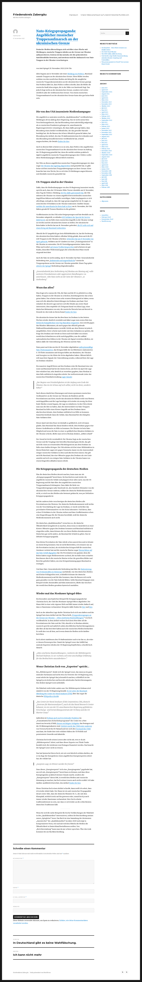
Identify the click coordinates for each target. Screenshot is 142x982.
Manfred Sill (16, 35)
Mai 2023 (104, 110)
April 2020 (105, 165)
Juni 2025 (104, 88)
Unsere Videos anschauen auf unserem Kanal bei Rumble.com (105, 15)
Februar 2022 (106, 126)
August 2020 (106, 157)
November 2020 (107, 151)
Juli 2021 (104, 138)
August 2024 (106, 94)
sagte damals (67, 377)
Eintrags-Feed (106, 217)
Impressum (73, 15)
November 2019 (106, 173)
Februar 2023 (106, 116)
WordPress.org (106, 221)
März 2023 (105, 114)
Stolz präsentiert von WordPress (40, 972)
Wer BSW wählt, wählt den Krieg (112, 54)
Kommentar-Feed (107, 219)
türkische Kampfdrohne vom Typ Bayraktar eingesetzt (57, 323)
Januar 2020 (105, 169)
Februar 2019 (106, 187)
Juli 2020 (104, 159)
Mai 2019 (104, 181)
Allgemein (105, 201)
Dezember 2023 (107, 102)
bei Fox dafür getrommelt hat (72, 193)
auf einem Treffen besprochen (62, 247)
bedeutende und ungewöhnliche (62, 260)
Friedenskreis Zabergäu (30, 14)
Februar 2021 (106, 149)
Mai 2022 (104, 122)
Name (15, 887)
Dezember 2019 (106, 171)
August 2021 (105, 136)
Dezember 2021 (106, 130)
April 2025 (105, 90)
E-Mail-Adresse (19, 897)
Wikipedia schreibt (51, 696)
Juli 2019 (104, 177)
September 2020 (107, 155)
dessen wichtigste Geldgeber (68, 723)
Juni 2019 (104, 179)
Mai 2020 (105, 163)
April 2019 (105, 183)
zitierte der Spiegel (43, 266)
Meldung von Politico (75, 74)
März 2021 (105, 147)
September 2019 (107, 175)
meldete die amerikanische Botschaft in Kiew (54, 206)
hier (83, 607)
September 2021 (107, 134)
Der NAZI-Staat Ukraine (109, 52)
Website (16, 906)
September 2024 (107, 92)
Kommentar (18, 858)
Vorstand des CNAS (83, 729)
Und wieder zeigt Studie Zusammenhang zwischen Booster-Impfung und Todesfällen (115, 58)
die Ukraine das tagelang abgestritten (55, 166)
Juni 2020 (105, 161)
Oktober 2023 (106, 106)
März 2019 (105, 185)
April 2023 (105, 112)
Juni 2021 (104, 140)
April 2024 (105, 98)
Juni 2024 (105, 96)
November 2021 (106, 132)
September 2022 (107, 120)
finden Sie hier (63, 141)
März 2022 (105, 124)
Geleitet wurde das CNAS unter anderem (76, 726)
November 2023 (107, 104)
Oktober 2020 (106, 153)
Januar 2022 (105, 128)
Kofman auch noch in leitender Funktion (63, 718)
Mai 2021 (104, 142)
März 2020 (105, 167)
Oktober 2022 (106, 118)
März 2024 (105, 100)
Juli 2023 (104, 108)
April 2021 (105, 144)
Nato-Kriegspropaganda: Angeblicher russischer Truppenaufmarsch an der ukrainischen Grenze (57, 37)
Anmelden (105, 215)
